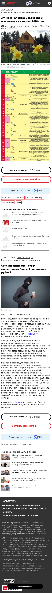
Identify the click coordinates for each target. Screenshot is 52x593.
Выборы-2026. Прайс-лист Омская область (24, 509)
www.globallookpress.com (13, 67)
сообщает (32, 334)
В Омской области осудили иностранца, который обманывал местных (27, 456)
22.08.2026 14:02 (8, 258)
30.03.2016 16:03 (7, 10)
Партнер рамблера (23, 581)
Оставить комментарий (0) (26, 179)
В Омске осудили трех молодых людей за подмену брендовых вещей (27, 464)
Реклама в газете (31, 505)
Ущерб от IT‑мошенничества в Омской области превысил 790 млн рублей (29, 487)
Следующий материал (25, 586)
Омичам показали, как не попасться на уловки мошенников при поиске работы (29, 471)
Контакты (7, 512)
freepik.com (6, 310)
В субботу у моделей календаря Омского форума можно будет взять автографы (27, 214)
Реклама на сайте (11, 505)
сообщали (16, 402)
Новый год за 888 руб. (20, 228)
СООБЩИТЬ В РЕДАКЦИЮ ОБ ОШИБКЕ (20, 515)
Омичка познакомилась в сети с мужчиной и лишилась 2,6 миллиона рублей (28, 479)
